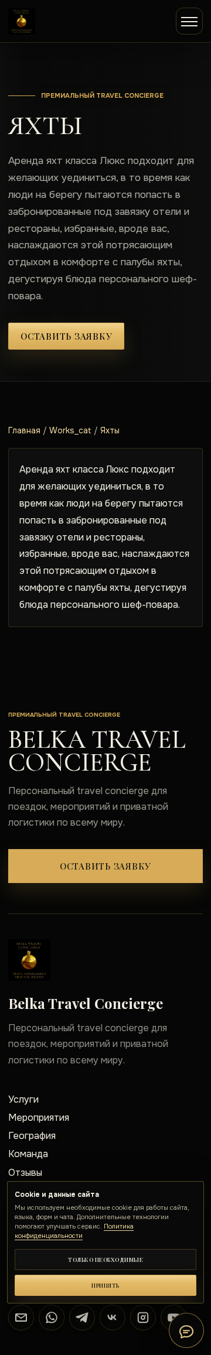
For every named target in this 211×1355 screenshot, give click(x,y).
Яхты (110, 430)
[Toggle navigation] (189, 21)
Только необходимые (105, 1259)
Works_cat (70, 430)
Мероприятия (38, 1117)
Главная (24, 430)
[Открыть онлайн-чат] (186, 1330)
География (32, 1136)
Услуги (23, 1099)
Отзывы (25, 1172)
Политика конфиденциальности (74, 1231)
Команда (28, 1154)
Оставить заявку (66, 336)
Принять (105, 1285)
